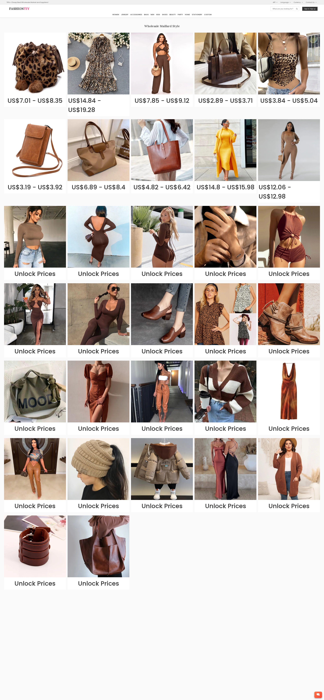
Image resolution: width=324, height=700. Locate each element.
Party (180, 14)
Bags (146, 14)
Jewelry (124, 14)
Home (187, 14)
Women (115, 14)
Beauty (172, 14)
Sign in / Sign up (310, 9)
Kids (158, 14)
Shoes (164, 14)
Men (152, 14)
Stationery (197, 14)
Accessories (136, 14)
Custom (208, 14)
